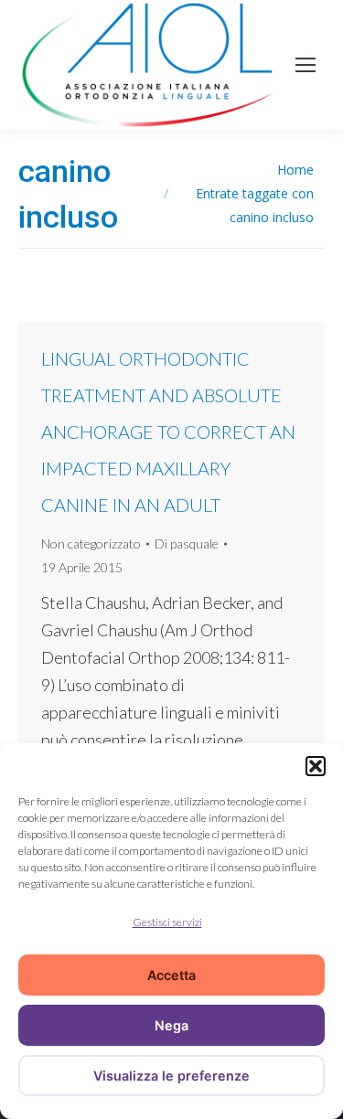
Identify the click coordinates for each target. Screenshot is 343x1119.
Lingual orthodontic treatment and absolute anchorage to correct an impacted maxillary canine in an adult (168, 431)
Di (187, 543)
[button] (315, 766)
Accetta (171, 975)
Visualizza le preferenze (171, 1075)
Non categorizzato (91, 543)
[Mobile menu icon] (305, 65)
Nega (171, 1025)
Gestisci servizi (167, 922)
